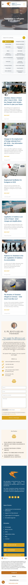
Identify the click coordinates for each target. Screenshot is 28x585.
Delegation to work (20, 41)
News (8, 50)
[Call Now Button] (3, 582)
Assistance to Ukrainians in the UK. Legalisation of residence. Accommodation (13, 258)
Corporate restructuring (20, 62)
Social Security (20, 68)
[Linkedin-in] (12, 497)
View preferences (14, 580)
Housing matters (8, 65)
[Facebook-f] (10, 497)
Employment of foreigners (20, 71)
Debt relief (20, 50)
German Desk (8, 44)
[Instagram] (15, 497)
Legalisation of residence (20, 47)
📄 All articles (8, 41)
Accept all (14, 572)
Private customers (20, 44)
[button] (26, 558)
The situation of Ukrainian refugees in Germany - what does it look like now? (13, 297)
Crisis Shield (8, 68)
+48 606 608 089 (12, 545)
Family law (8, 61)
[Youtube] (18, 497)
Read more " (7, 115)
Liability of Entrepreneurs (8, 54)
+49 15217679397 (11, 550)
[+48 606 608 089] (5, 544)
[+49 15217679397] (5, 550)
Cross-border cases (20, 65)
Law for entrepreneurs (8, 57)
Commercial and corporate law (19, 58)
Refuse (14, 576)
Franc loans (8, 47)
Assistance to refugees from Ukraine (20, 54)
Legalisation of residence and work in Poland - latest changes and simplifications (13, 219)
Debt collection (8, 70)
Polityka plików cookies (13, 583)
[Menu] (4, 4)
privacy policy (13, 414)
